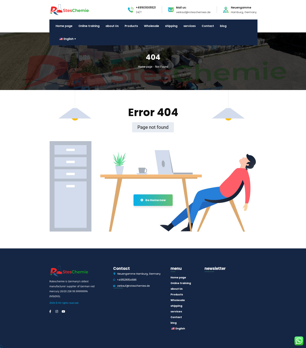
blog (174, 323)
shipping (176, 306)
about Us (177, 289)
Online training (181, 283)
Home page (145, 66)
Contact (176, 317)
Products (177, 294)
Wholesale (178, 300)
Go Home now (155, 200)
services (176, 311)
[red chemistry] (69, 9)
